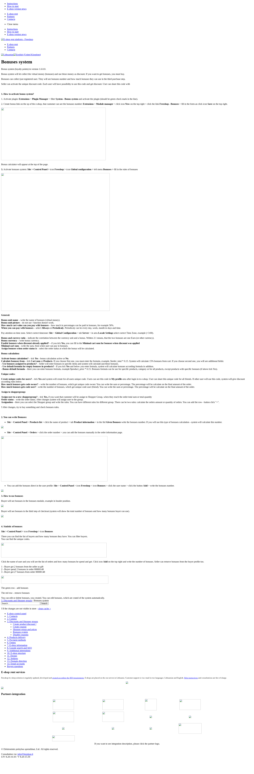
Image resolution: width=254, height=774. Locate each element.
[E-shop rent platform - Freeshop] (17, 39)
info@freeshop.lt (25, 754)
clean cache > (44, 608)
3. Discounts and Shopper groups (16, 600)
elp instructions (192, 678)
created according (59, 678)
